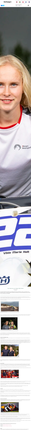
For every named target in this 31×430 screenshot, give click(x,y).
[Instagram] (17, 5)
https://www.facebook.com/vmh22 (7, 424)
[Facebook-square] (16, 5)
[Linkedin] (19, 5)
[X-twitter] (20, 5)
